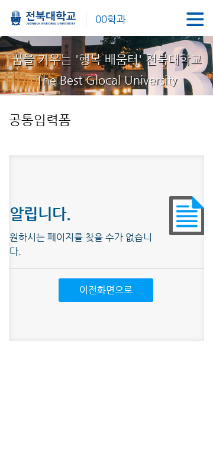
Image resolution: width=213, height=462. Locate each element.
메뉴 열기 (195, 19)
